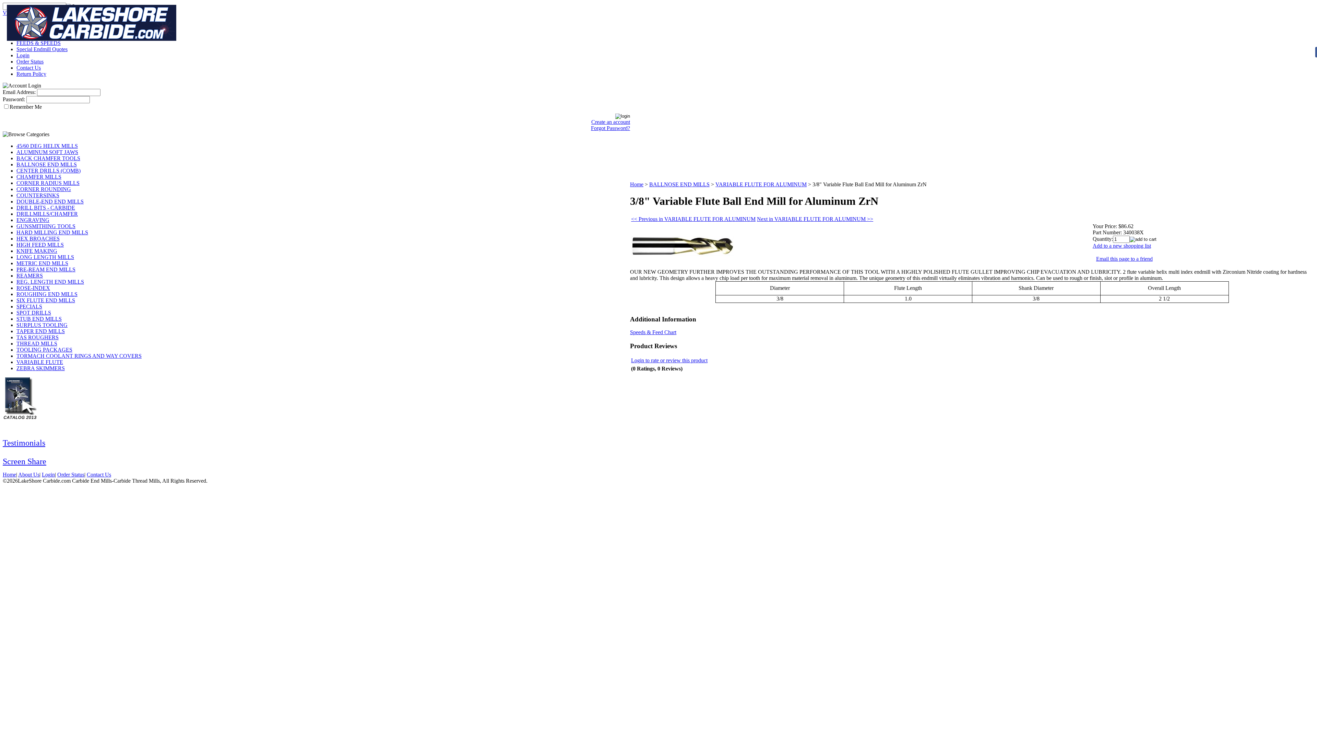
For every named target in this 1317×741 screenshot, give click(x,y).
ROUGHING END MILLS (47, 294)
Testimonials (24, 442)
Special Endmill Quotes (42, 49)
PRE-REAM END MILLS (45, 269)
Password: (14, 99)
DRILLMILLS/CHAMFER (47, 214)
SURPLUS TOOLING (42, 325)
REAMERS (29, 276)
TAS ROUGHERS (37, 337)
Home (636, 184)
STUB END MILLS (39, 319)
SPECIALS (29, 306)
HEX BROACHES (38, 239)
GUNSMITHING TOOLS (45, 226)
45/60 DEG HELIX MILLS (47, 146)
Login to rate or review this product (669, 360)
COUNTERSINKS (37, 195)
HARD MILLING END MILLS (52, 232)
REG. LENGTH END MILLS (50, 282)
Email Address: (19, 92)
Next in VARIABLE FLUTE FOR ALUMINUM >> (815, 219)
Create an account (610, 122)
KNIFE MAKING (36, 251)
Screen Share (24, 461)
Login (22, 55)
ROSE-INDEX (33, 288)
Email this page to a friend (1124, 259)
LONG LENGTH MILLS (45, 257)
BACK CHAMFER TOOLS (48, 158)
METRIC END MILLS (42, 263)
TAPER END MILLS (40, 331)
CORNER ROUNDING (43, 189)
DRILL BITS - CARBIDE (45, 208)
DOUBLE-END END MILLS (50, 201)
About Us (28, 475)
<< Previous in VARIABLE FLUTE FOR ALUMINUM (693, 219)
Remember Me (26, 107)
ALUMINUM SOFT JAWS (47, 152)
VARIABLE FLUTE (39, 362)
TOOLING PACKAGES (44, 350)
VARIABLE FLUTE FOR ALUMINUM (761, 184)
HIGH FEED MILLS (40, 245)
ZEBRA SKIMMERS (40, 368)
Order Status (30, 61)
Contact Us (28, 68)
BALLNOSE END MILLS (46, 164)
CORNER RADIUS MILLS (48, 183)
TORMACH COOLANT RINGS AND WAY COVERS (79, 356)
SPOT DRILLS (33, 313)
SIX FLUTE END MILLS (45, 300)
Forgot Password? (610, 128)
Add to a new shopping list (1122, 246)
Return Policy (31, 74)
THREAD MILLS (36, 343)
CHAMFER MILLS (38, 177)
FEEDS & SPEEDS (38, 43)
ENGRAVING (32, 220)
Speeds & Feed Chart (653, 332)
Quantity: (1103, 239)
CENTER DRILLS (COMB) (48, 171)
